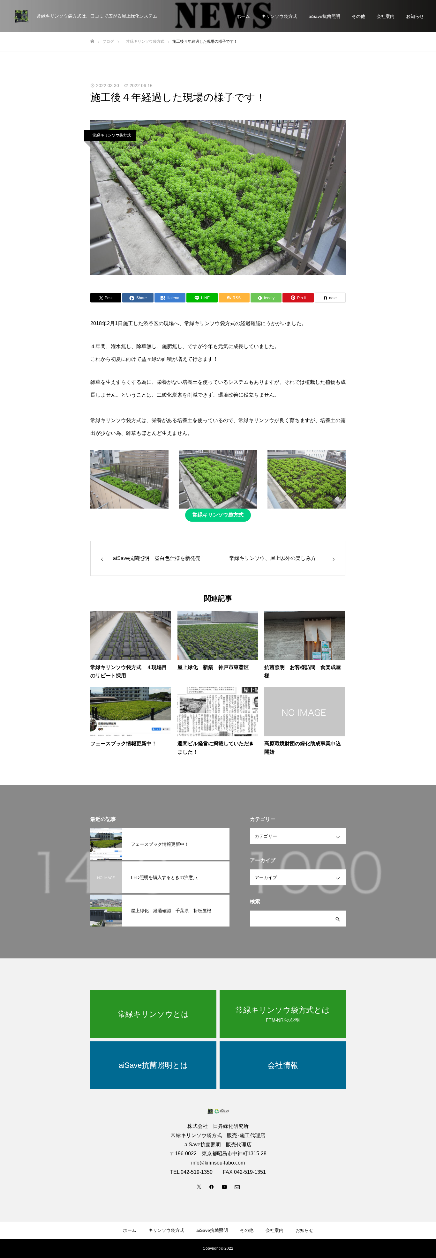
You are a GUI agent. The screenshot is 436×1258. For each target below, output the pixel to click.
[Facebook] (211, 1186)
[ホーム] (92, 41)
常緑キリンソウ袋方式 (110, 135)
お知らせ (415, 16)
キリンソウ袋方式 (279, 16)
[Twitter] (199, 1186)
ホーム (243, 16)
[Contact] (237, 1186)
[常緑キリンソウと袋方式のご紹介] (21, 16)
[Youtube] (224, 1186)
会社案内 (386, 16)
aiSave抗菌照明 (324, 16)
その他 (358, 16)
